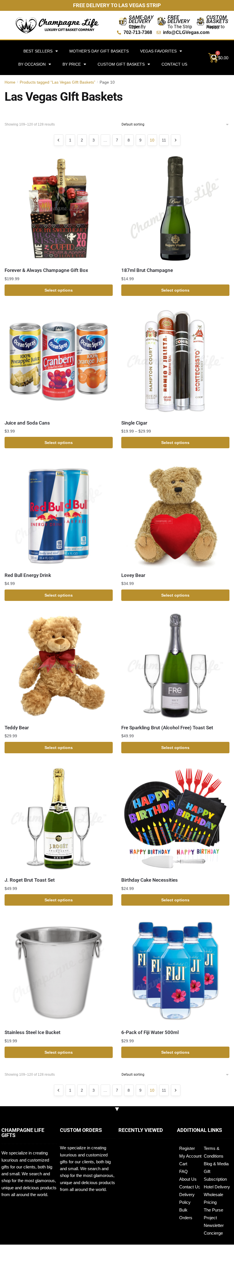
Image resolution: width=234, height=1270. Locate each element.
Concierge (213, 1233)
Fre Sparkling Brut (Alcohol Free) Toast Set (167, 727)
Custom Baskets (217, 19)
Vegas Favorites (158, 51)
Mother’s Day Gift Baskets (99, 51)
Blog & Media (216, 1163)
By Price (71, 64)
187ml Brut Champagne (147, 270)
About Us (188, 1179)
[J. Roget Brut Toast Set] (59, 818)
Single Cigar (134, 423)
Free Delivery (179, 19)
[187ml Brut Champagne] (175, 208)
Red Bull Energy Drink (28, 575)
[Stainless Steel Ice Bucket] (59, 970)
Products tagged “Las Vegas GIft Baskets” (57, 82)
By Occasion (32, 64)
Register (187, 1148)
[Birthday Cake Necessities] (175, 818)
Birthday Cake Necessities (149, 880)
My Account (190, 1156)
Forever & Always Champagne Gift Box (46, 270)
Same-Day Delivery (141, 19)
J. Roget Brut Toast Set (30, 880)
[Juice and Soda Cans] (59, 361)
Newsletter (214, 1225)
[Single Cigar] (175, 361)
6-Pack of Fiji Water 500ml (150, 1032)
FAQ (183, 1171)
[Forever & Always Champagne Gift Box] (59, 208)
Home (10, 82)
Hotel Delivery (217, 1186)
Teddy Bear (17, 727)
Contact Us (174, 64)
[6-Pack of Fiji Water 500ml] (175, 970)
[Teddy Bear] (59, 666)
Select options (59, 290)
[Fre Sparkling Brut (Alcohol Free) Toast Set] (175, 666)
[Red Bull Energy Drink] (59, 513)
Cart (183, 1163)
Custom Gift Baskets (121, 64)
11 (164, 140)
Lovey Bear (133, 575)
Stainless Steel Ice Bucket (32, 1032)
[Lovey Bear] (175, 513)
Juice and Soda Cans (27, 423)
